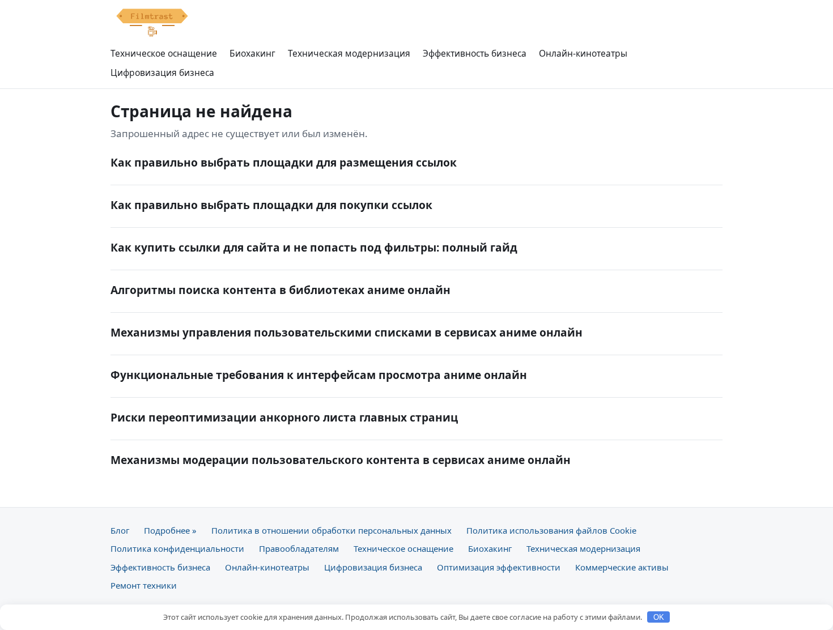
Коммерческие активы (622, 567)
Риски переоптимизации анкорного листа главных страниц (284, 417)
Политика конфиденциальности (177, 548)
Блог (119, 530)
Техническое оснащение (163, 53)
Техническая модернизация (349, 53)
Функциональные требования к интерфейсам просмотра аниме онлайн (318, 374)
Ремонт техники (143, 585)
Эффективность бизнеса (474, 53)
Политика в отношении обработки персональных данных (331, 530)
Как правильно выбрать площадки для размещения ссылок (283, 162)
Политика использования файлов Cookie (551, 530)
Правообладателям (299, 548)
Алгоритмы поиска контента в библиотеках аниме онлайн (280, 289)
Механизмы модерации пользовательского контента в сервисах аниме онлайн (340, 459)
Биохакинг (252, 53)
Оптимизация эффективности (498, 567)
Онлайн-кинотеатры (583, 53)
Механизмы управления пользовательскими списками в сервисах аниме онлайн (346, 332)
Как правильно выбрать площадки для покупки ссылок (271, 204)
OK (658, 617)
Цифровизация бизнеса (162, 72)
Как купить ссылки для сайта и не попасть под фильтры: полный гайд (313, 247)
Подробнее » (170, 530)
